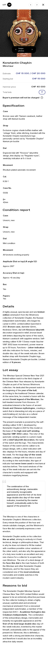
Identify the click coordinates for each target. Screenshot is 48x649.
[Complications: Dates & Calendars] (43, 5)
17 (42, 92)
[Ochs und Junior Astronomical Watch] (37, 5)
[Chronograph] (31, 5)
